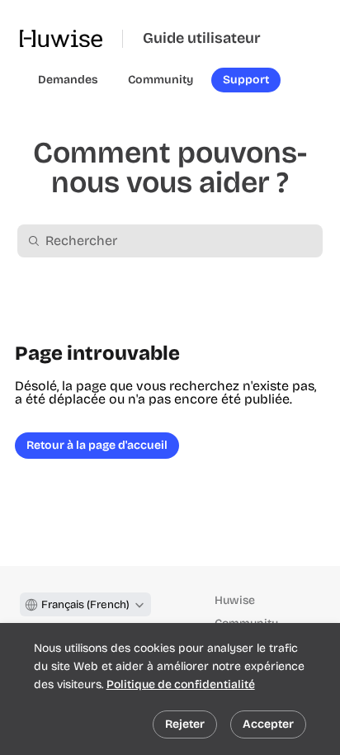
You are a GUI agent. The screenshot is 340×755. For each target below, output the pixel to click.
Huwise (235, 600)
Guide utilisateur (202, 38)
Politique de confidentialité (180, 684)
